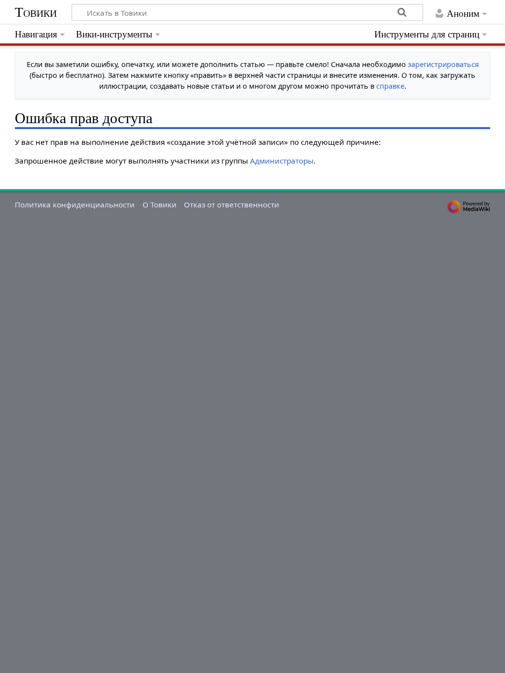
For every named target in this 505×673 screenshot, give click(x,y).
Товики (36, 12)
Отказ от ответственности (231, 204)
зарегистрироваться (443, 64)
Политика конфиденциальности (75, 204)
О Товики (160, 204)
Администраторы (282, 161)
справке (390, 86)
